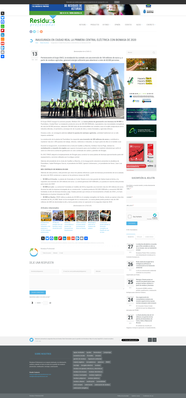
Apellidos (130, 205)
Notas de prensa (44, 42)
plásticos (101, 362)
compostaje (107, 352)
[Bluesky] (2, 18)
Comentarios (149, 237)
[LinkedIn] (2, 35)
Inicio (36, 42)
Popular (139, 237)
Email (129, 189)
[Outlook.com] (2, 48)
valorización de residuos (102, 385)
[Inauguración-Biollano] (82, 91)
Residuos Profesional (49, 243)
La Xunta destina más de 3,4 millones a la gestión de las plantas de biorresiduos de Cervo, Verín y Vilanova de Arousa (144, 319)
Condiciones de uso (148, 395)
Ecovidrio (90, 355)
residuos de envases (80, 372)
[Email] (2, 52)
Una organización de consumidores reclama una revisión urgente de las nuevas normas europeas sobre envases (146, 300)
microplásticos (90, 362)
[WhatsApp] (2, 26)
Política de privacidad (123, 395)
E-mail (61, 253)
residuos (93, 243)
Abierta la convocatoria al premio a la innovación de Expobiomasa (68, 226)
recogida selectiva (87, 365)
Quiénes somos (136, 395)
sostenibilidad (101, 381)
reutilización (90, 381)
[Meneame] (2, 39)
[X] (2, 13)
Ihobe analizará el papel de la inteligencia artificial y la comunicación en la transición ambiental (145, 265)
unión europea (78, 385)
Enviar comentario (38, 292)
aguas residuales (79, 352)
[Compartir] (2, 56)
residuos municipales (80, 375)
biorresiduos (97, 352)
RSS (41, 31)
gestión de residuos (80, 359)
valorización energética (81, 388)
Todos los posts (47, 253)
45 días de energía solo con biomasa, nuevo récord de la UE (57, 225)
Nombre (130, 197)
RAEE (108, 362)
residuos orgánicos (95, 375)
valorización (100, 243)
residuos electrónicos (95, 372)
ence (76, 243)
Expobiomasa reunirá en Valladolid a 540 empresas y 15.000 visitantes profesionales (46, 227)
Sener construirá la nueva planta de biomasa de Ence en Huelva (81, 225)
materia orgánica (79, 362)
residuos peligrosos (80, 378)
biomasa (65, 243)
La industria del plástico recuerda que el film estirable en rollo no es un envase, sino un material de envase (146, 247)
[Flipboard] (2, 30)
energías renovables (84, 243)
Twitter (34, 31)
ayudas (89, 352)
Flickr (37, 31)
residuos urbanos (79, 381)
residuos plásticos (93, 378)
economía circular (79, 355)
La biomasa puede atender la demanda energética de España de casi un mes (105, 227)
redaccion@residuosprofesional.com (40, 374)
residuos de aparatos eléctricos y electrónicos (88, 368)
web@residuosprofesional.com (38, 376)
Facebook (30, 31)
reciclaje (76, 365)
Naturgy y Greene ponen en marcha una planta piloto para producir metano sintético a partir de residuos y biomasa (145, 282)
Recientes (131, 237)
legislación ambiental (94, 359)
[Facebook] (2, 22)
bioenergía (59, 243)
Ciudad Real (71, 243)
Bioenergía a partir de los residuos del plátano (92, 225)
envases (98, 355)
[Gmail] (2, 43)
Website (55, 253)
